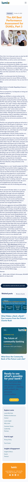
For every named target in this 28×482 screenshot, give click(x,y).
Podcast (6, 456)
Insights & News (8, 451)
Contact (6, 418)
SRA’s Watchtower (12, 244)
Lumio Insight (7, 421)
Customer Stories (8, 426)
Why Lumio (7, 423)
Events (6, 454)
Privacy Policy (8, 439)
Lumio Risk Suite (8, 413)
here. (1, 73)
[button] (25, 3)
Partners (6, 431)
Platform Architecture (10, 415)
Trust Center (7, 443)
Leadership (7, 428)
